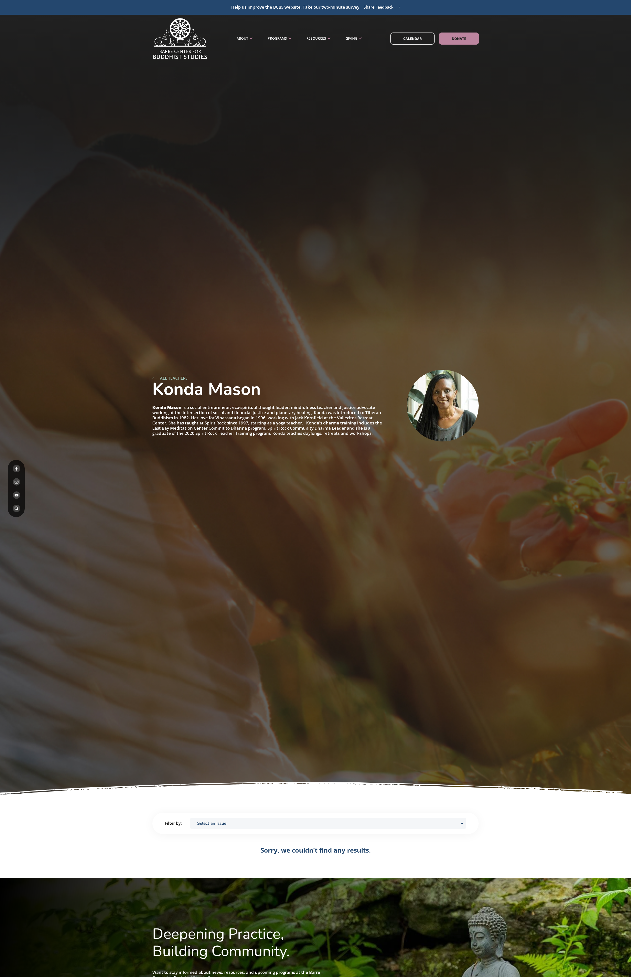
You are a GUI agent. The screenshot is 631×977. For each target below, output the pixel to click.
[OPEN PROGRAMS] (290, 38)
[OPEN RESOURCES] (329, 38)
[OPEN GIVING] (360, 38)
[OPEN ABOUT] (251, 38)
